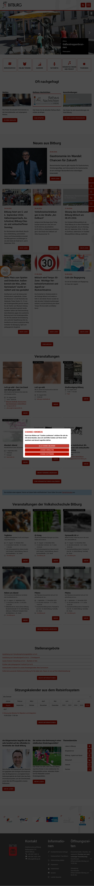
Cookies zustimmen (47, 454)
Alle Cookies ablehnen (47, 446)
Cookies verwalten (47, 450)
